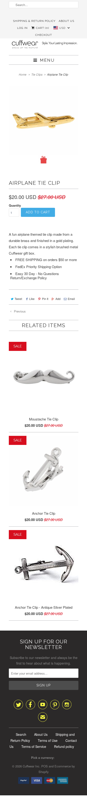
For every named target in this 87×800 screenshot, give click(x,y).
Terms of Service (33, 746)
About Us (66, 21)
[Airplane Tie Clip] (43, 125)
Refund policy (64, 746)
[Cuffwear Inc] (43, 41)
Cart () (42, 28)
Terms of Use (48, 740)
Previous (19, 311)
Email (71, 299)
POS (44, 766)
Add (58, 299)
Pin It (45, 299)
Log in (22, 28)
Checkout (43, 35)
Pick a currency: (43, 757)
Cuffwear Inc (31, 766)
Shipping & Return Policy (34, 21)
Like (32, 299)
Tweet (18, 299)
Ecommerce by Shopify (57, 769)
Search (21, 734)
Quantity (15, 205)
